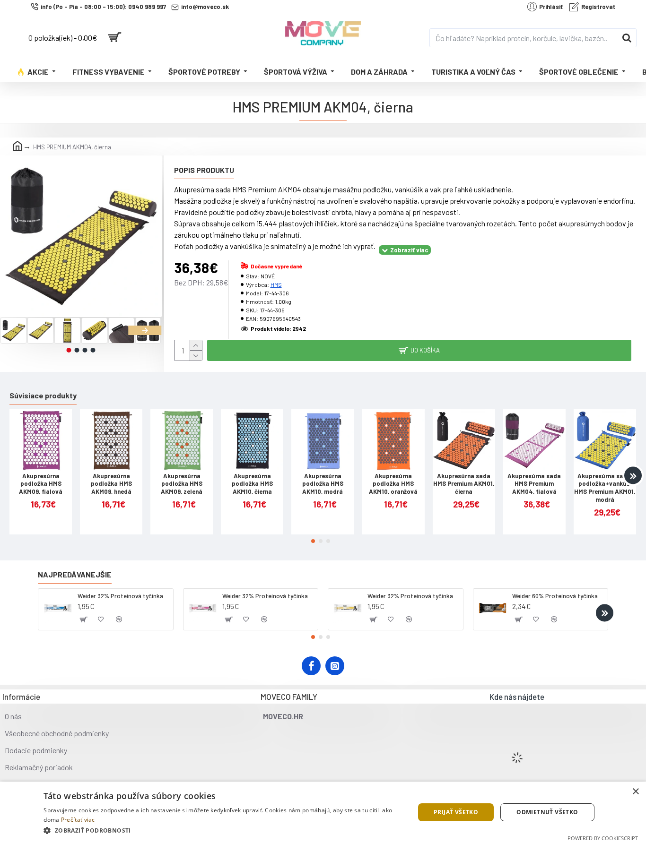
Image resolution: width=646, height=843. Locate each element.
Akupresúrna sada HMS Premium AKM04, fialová (534, 484)
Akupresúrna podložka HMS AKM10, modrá (322, 484)
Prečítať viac (78, 820)
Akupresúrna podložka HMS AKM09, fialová (40, 484)
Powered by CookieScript (602, 838)
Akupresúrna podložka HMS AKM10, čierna (252, 484)
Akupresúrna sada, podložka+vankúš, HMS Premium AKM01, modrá (604, 488)
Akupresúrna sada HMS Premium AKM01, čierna (463, 484)
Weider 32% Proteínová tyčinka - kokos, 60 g (124, 596)
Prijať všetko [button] (456, 812)
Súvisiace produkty (43, 395)
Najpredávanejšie (75, 574)
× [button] (635, 791)
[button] (16, 330)
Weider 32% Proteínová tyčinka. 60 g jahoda (268, 596)
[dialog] (323, 812)
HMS (276, 284)
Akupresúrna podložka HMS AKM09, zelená (181, 484)
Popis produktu (204, 169)
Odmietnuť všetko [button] (547, 812)
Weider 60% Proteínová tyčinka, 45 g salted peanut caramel (558, 596)
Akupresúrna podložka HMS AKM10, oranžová (393, 484)
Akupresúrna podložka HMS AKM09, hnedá (111, 484)
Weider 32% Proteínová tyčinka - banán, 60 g (413, 596)
